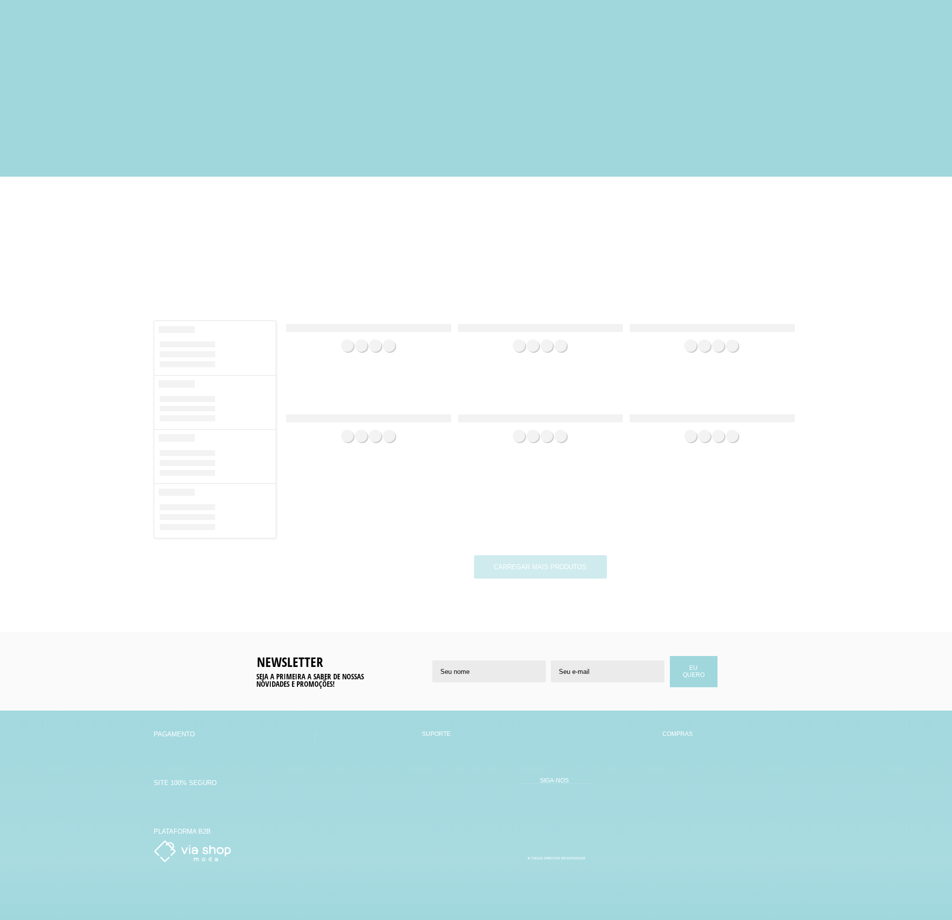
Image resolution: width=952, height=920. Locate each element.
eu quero (694, 671)
